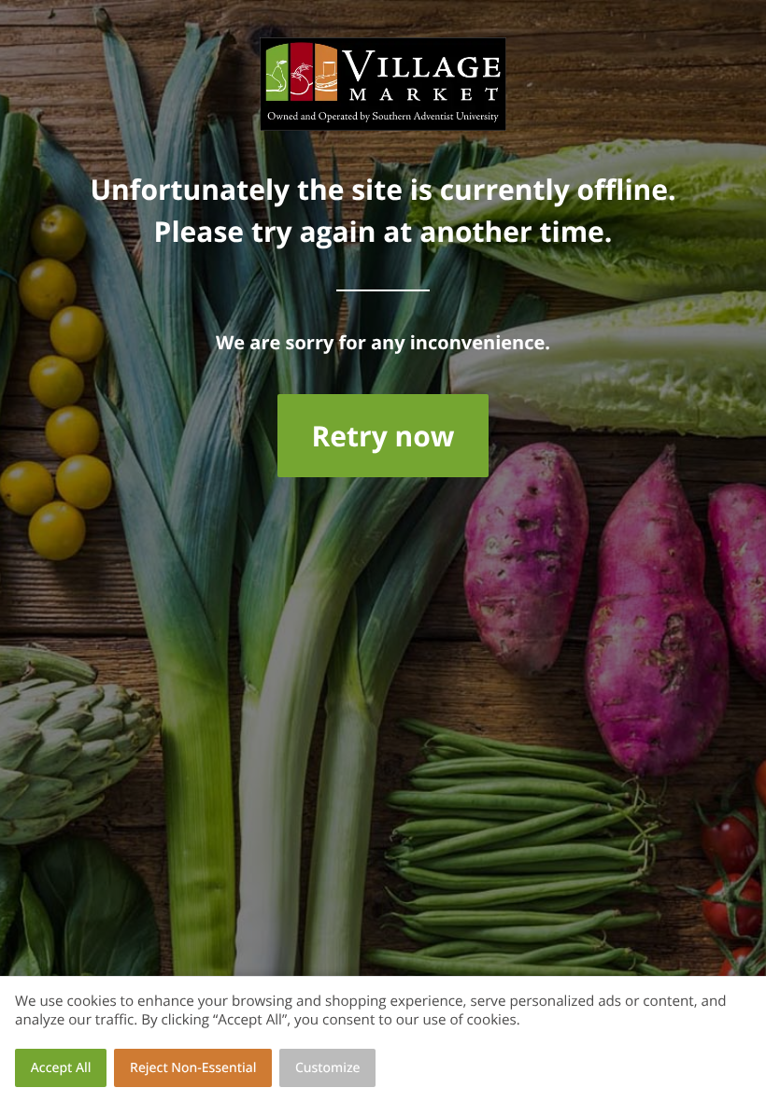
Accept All (61, 1068)
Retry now (382, 436)
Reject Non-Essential (193, 1068)
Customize (328, 1068)
